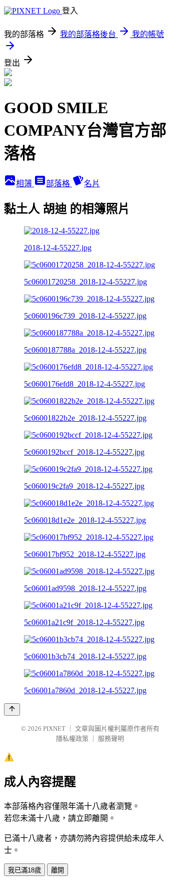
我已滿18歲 (24, 870)
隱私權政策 (72, 738)
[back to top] (12, 709)
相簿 (25, 183)
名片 (92, 183)
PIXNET (54, 728)
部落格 (59, 183)
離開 (57, 870)
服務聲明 (111, 738)
